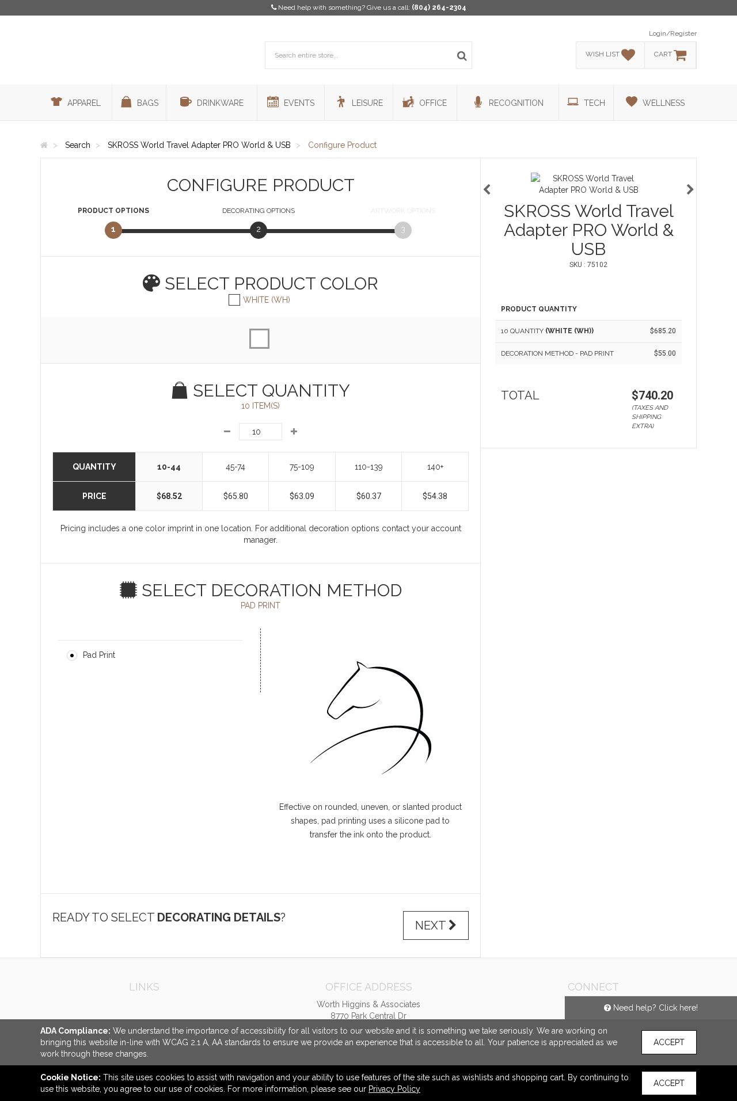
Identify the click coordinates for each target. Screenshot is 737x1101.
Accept (669, 1042)
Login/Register (673, 33)
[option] (588, 184)
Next (432, 925)
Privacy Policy (394, 1089)
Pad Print (99, 655)
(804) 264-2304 (439, 7)
